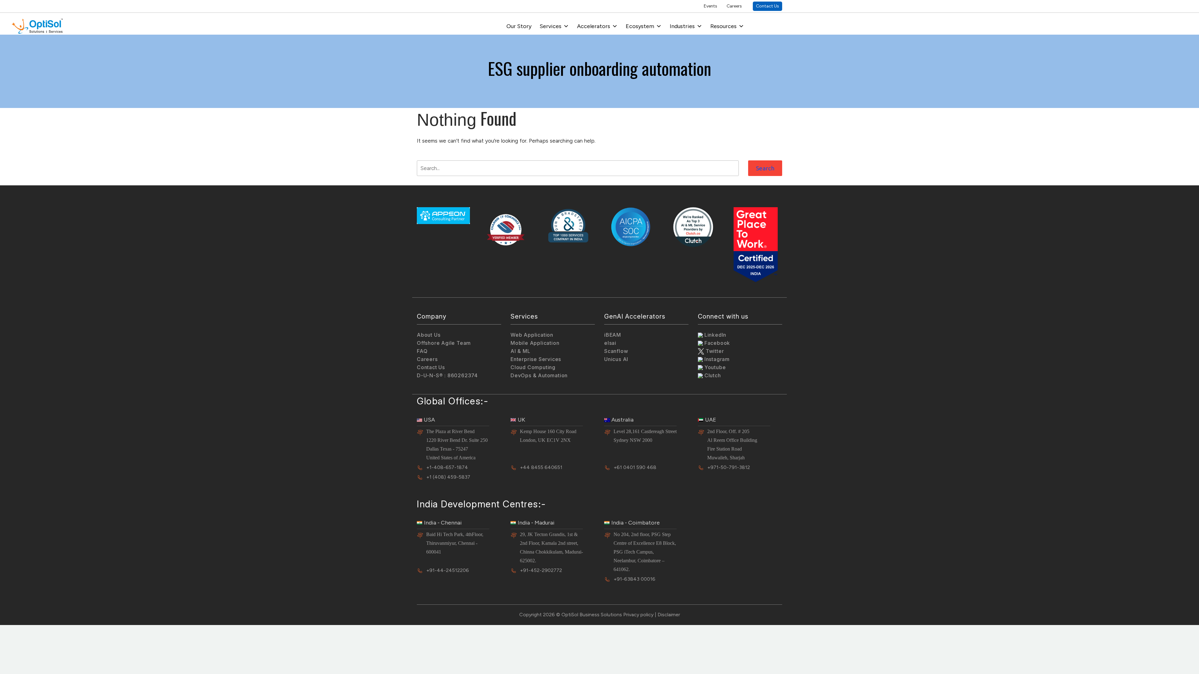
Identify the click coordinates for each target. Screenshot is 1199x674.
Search (765, 168)
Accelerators (593, 26)
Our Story (518, 26)
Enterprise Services (536, 359)
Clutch (712, 375)
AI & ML (520, 351)
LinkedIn (714, 335)
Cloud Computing (533, 367)
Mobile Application (535, 343)
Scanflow (616, 351)
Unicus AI (616, 359)
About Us (428, 335)
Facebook (716, 343)
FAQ (422, 351)
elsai (610, 343)
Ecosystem (640, 26)
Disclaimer (669, 615)
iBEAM (612, 335)
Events (710, 6)
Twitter (714, 351)
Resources (723, 26)
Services (550, 26)
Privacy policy (638, 615)
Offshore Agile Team (444, 343)
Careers (734, 6)
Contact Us (767, 6)
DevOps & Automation (539, 375)
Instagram (716, 359)
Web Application (532, 335)
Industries (682, 26)
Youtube (714, 367)
